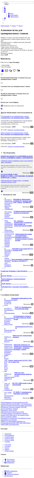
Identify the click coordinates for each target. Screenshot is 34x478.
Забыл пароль (14, 16)
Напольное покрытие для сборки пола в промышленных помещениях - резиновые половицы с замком (23, 347)
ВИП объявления (12, 471)
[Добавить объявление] (4, 7)
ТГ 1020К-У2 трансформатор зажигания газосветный (22, 392)
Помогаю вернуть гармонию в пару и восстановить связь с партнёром (17, 157)
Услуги (7, 448)
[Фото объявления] (5, 10)
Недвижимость (9, 435)
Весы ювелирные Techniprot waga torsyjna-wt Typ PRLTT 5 (22, 260)
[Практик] (2, 171)
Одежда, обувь (9, 438)
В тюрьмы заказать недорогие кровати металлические (23, 212)
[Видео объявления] (5, 9)
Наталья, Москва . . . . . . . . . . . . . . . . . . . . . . (14, 276)
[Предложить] (1, 108)
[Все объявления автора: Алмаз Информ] (2, 71)
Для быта (8, 446)
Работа (7, 449)
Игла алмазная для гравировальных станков (15, 134)
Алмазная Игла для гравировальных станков (15, 118)
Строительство (9, 437)
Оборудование (5, 26)
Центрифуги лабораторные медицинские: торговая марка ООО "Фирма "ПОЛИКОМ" (22, 201)
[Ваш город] (5, 18)
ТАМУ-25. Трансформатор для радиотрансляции (23, 308)
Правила (9, 472)
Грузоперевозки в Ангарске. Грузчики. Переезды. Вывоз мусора (22, 317)
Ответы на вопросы (13, 474)
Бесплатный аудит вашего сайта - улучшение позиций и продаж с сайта (17, 176)
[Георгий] (2, 191)
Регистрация (14, 15)
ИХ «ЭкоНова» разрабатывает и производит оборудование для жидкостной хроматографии (23, 223)
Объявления (10, 462)
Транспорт (8, 433)
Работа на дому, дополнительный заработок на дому (23, 374)
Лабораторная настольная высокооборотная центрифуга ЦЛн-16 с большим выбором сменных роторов (24, 237)
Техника (7, 441)
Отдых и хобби (9, 440)
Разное (14, 26)
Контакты (10, 476)
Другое (20, 26)
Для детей (8, 444)
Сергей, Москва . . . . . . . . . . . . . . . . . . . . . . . (14, 283)
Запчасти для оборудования (16, 130)
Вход (11, 13)
